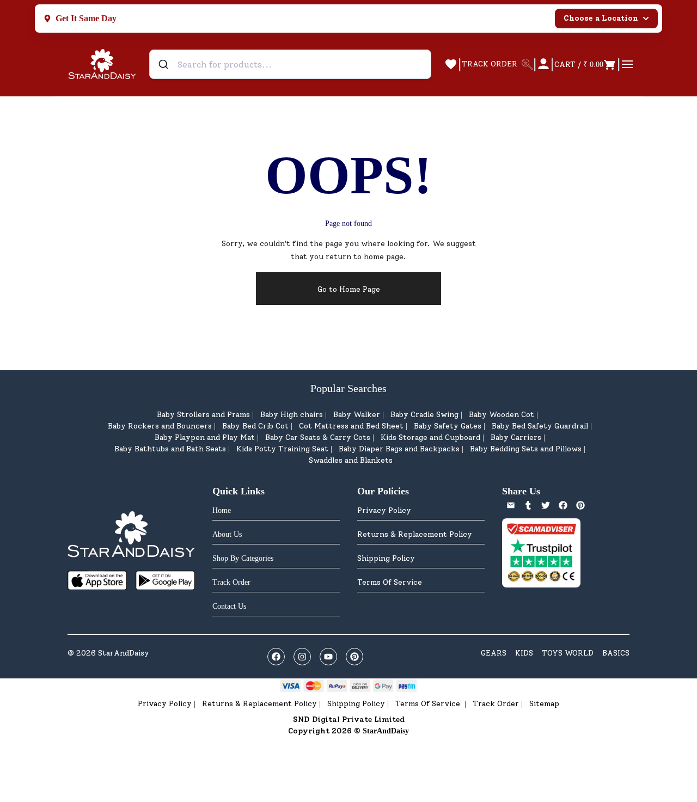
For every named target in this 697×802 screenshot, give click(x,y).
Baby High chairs (291, 414)
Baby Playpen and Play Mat (205, 437)
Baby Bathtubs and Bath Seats (170, 449)
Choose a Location (601, 18)
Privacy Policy (384, 510)
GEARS (493, 653)
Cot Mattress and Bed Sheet (351, 426)
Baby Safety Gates (447, 426)
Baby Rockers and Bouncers (160, 426)
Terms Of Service (389, 582)
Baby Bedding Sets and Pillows (526, 449)
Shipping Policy (386, 558)
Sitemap (544, 703)
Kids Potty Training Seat (282, 449)
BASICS (615, 653)
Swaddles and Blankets (351, 460)
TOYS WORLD (568, 653)
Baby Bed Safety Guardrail (540, 426)
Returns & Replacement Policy (414, 534)
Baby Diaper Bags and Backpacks (399, 449)
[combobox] (290, 64)
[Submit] (165, 64)
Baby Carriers (516, 437)
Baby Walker (356, 414)
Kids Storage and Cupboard (430, 437)
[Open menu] (627, 64)
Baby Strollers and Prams (203, 414)
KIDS (524, 653)
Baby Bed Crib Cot (255, 426)
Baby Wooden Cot (501, 414)
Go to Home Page (348, 289)
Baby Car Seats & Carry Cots (317, 437)
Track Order (496, 703)
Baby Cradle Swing (424, 414)
